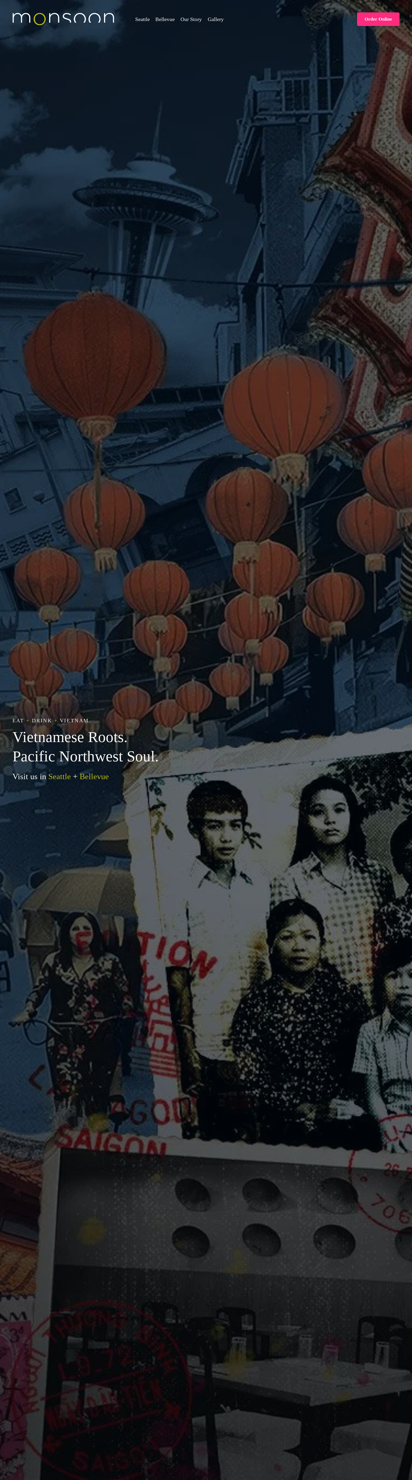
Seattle (142, 19)
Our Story (191, 19)
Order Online (378, 19)
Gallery (216, 19)
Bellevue (165, 19)
